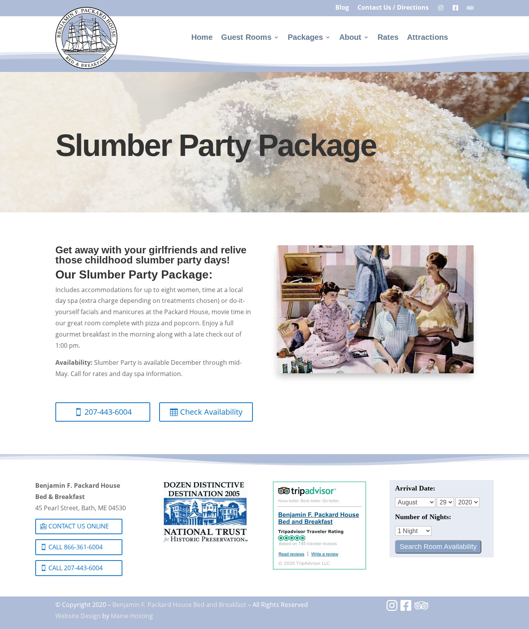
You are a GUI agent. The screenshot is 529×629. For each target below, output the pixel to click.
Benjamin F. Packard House (152, 604)
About (350, 37)
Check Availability (211, 412)
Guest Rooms (246, 37)
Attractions (427, 37)
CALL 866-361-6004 (75, 547)
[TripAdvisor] (421, 607)
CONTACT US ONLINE (78, 526)
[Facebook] (406, 607)
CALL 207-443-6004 (75, 568)
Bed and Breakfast (219, 604)
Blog (342, 8)
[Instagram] (392, 607)
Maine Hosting (132, 616)
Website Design (78, 616)
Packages (305, 37)
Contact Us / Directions (393, 8)
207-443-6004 (108, 412)
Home (202, 37)
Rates (388, 37)
